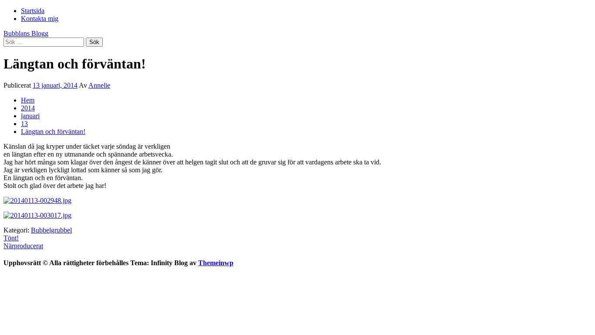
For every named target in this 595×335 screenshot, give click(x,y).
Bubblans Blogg (25, 33)
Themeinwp (215, 263)
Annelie (99, 85)
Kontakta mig (39, 18)
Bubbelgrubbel (51, 230)
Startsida (32, 10)
